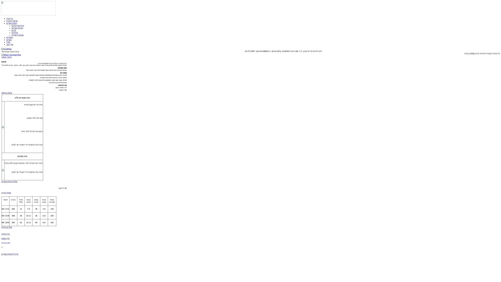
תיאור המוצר (6, 57)
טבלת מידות (6, 193)
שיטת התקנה (6, 93)
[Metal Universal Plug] (11, 55)
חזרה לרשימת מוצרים (9, 254)
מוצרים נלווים (6, 227)
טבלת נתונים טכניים (9, 181)
